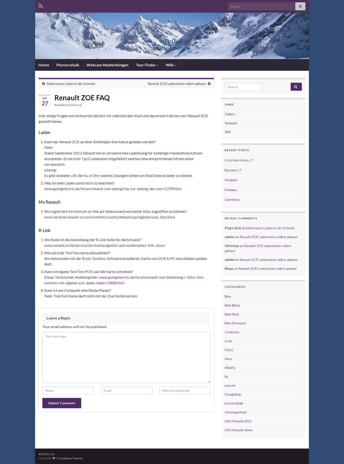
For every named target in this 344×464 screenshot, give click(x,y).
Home (44, 65)
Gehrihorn (232, 200)
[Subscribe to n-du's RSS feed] (41, 5)
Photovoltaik (67, 65)
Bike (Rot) (232, 314)
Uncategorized (235, 412)
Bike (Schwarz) (235, 323)
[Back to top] (333, 453)
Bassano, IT (233, 170)
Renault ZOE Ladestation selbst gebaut (177, 84)
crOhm (95, 175)
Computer (232, 332)
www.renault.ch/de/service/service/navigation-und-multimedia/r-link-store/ (104, 245)
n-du (172, 40)
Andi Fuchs (65, 105)
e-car (79, 105)
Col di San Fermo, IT (239, 160)
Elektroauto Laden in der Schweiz (71, 84)
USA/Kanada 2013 (238, 421)
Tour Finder (146, 65)
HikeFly (230, 368)
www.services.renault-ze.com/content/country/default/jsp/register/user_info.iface (109, 217)
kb (226, 376)
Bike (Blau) (232, 305)
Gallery (230, 114)
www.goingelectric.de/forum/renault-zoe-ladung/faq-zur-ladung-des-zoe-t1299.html (112, 188)
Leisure (230, 385)
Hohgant (231, 180)
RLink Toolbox (93, 258)
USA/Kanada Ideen (239, 430)
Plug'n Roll (233, 228)
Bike (228, 296)
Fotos (229, 350)
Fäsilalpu (231, 190)
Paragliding (233, 394)
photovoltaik (234, 403)
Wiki (170, 65)
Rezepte (231, 123)
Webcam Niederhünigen (107, 65)
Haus (228, 359)
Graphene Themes (71, 458)
